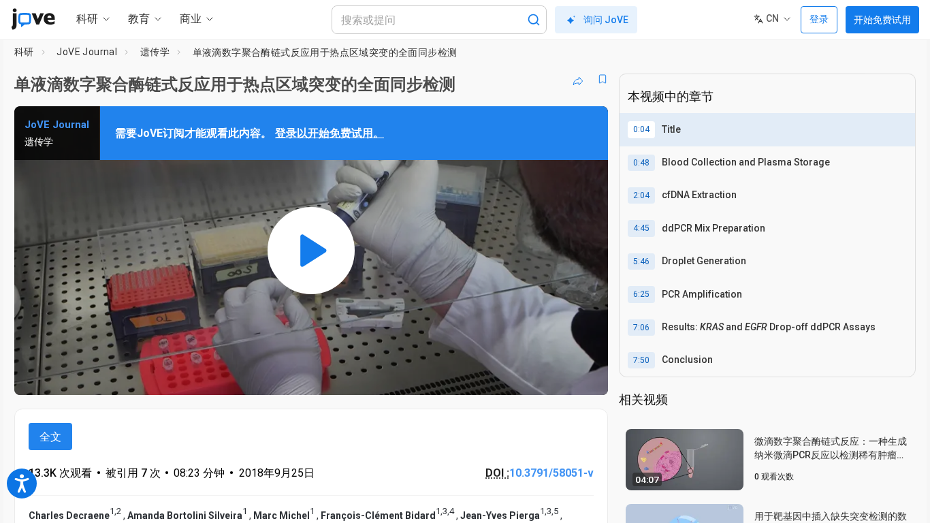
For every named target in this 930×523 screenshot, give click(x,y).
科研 (24, 51)
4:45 (641, 228)
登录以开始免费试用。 (329, 133)
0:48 (641, 163)
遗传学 (155, 51)
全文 (50, 436)
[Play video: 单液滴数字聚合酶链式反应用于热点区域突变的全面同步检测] (311, 250)
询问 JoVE (605, 19)
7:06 (641, 327)
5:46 (641, 261)
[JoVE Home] (33, 19)
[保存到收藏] (602, 79)
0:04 (641, 129)
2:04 (641, 195)
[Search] (534, 20)
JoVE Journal (87, 51)
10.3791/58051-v (551, 472)
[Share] (578, 79)
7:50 (641, 360)
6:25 (641, 294)
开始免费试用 (882, 19)
